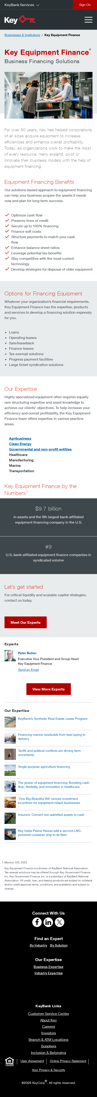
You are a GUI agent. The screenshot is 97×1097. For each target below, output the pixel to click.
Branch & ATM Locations (48, 1039)
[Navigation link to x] (59, 922)
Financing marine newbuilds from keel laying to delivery (51, 737)
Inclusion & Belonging (48, 1052)
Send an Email (28, 670)
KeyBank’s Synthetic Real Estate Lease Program (53, 718)
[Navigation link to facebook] (37, 922)
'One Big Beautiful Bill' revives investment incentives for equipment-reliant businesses (49, 801)
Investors (48, 1033)
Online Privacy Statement (68, 1061)
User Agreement (32, 1061)
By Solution (58, 945)
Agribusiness (20, 438)
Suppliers (48, 1046)
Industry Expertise (49, 973)
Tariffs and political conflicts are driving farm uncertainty (49, 753)
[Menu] (88, 20)
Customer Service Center (48, 1013)
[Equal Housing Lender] (9, 1061)
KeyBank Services (19, 4)
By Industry (38, 945)
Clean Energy (20, 444)
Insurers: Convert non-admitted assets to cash (51, 814)
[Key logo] (20, 19)
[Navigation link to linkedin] (48, 922)
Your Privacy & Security (48, 1070)
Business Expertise (48, 967)
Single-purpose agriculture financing (44, 766)
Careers (48, 1026)
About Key (48, 1020)
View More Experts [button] (48, 689)
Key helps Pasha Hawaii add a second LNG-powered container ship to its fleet (50, 833)
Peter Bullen (27, 653)
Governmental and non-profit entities (40, 449)
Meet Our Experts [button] (26, 622)
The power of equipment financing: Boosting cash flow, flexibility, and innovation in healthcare (53, 785)
